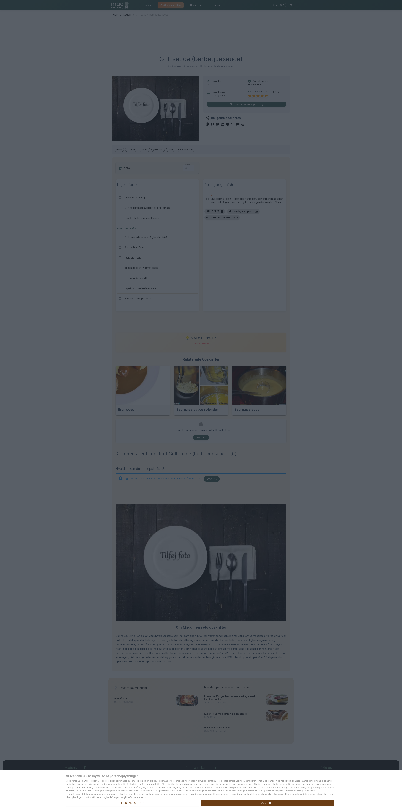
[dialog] (201, 790)
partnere (86, 781)
